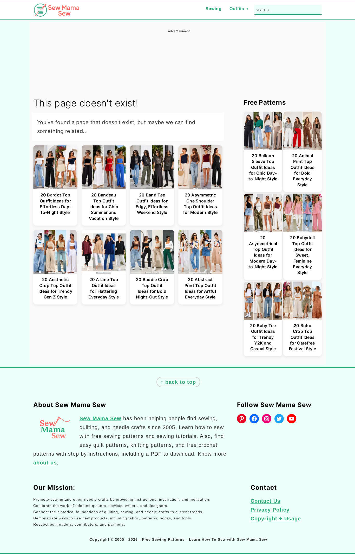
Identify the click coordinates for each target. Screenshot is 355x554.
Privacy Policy (270, 510)
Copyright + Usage (276, 518)
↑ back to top (178, 382)
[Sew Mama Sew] (56, 13)
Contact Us (265, 501)
